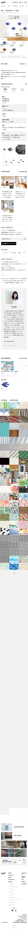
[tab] (14, 90)
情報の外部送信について (22, 921)
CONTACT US (24, 873)
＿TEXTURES (12, 890)
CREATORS (15, 5)
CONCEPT (10, 875)
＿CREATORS (11, 885)
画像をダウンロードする (10, 243)
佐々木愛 (13, 252)
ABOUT (10, 873)
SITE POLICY (24, 917)
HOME (4, 5)
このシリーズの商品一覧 (9, 345)
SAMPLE (20, 2)
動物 (20, 252)
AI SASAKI (22, 5)
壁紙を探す (16, 2)
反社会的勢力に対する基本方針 (20, 922)
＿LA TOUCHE (11, 893)
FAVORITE (22, 2)
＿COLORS (10, 888)
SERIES (8, 5)
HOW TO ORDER (23, 877)
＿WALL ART (11, 895)
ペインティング (5, 252)
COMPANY (24, 914)
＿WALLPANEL (11, 904)
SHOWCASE (11, 879)
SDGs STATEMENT (22, 916)
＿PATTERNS (11, 883)
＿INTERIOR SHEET (12, 902)
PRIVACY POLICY (23, 919)
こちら (18, 137)
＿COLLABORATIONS (12, 887)
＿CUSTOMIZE (11, 900)
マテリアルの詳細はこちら (8, 110)
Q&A (22, 879)
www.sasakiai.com (9, 341)
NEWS (9, 877)
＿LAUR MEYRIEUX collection (14, 899)
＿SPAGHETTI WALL (12, 897)
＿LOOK (10, 892)
